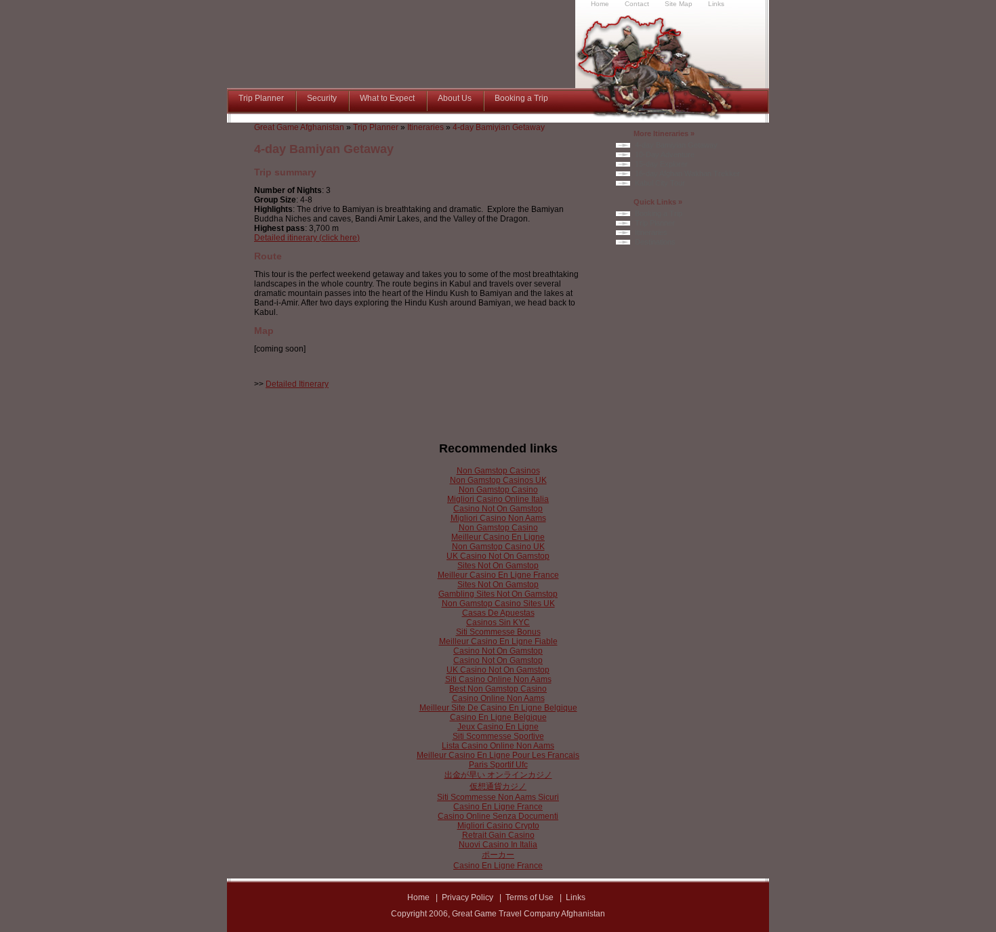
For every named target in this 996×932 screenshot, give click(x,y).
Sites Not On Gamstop (498, 565)
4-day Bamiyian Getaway (499, 127)
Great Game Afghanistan (299, 127)
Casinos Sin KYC (498, 622)
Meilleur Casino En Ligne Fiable (498, 641)
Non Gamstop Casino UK (498, 546)
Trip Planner (375, 127)
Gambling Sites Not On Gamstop (498, 594)
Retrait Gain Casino (498, 835)
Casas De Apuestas (498, 613)
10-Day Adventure (664, 154)
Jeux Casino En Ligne (498, 727)
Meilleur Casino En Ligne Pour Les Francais (498, 755)
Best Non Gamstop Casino (498, 689)
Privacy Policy (467, 897)
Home (418, 897)
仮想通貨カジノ (498, 786)
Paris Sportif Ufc (498, 764)
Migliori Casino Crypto (498, 825)
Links (575, 897)
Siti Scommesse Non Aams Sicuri (498, 797)
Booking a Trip (658, 213)
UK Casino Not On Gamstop (498, 556)
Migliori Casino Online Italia (498, 499)
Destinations (655, 242)
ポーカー (498, 855)
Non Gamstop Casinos (498, 470)
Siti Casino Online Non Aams (498, 679)
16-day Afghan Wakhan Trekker (687, 173)
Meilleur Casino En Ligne (498, 537)
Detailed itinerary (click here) (307, 237)
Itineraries (425, 127)
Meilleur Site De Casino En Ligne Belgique (498, 708)
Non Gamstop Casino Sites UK (498, 603)
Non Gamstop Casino (498, 489)
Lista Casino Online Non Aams (498, 745)
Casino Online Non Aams (498, 698)
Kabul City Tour (660, 183)
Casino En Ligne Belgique (498, 717)
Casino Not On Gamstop (498, 508)
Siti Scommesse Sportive (498, 736)
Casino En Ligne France (498, 806)
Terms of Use (529, 897)
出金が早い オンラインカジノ (498, 775)
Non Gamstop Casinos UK (498, 480)
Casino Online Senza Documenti (498, 816)
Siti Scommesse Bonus (498, 632)
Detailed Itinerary (297, 384)
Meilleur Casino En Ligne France (498, 575)
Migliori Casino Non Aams (498, 518)
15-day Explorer (661, 164)
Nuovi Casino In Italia (498, 844)
